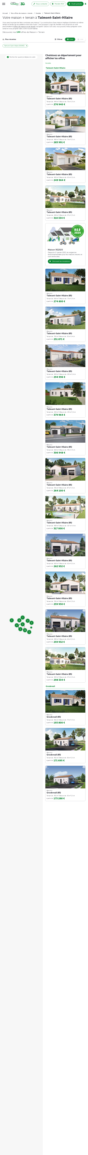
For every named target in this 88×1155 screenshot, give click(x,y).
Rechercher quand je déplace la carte (22, 57)
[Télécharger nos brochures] (85, 4)
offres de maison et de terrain (24, 27)
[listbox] (9, 39)
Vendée (48, 63)
